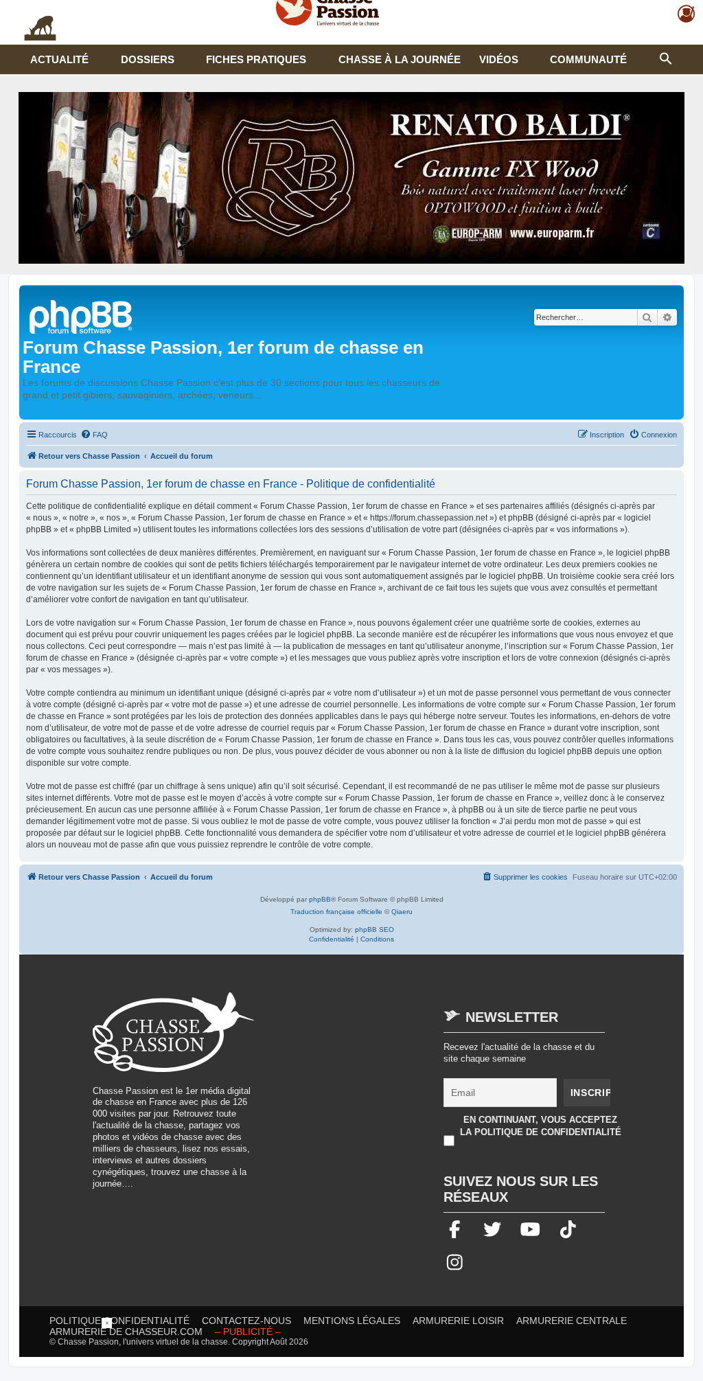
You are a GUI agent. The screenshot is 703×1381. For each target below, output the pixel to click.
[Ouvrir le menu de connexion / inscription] (687, 14)
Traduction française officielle (336, 911)
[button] (666, 57)
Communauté (588, 59)
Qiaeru (402, 911)
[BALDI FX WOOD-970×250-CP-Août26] (351, 178)
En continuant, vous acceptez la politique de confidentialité (540, 1126)
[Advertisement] (383, 1088)
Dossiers (147, 59)
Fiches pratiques (256, 59)
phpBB (320, 899)
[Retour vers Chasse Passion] (82, 315)
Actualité (59, 59)
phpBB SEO (374, 929)
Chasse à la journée (399, 59)
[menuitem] (94, 434)
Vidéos (498, 59)
